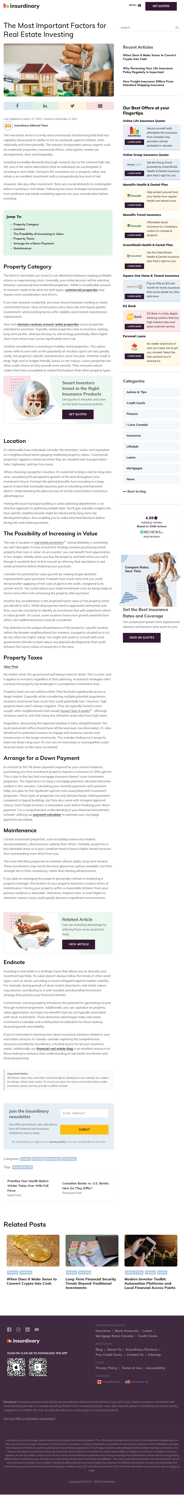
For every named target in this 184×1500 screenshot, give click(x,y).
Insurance (133, 435)
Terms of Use (132, 1368)
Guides (162, 1272)
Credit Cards (135, 403)
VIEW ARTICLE (78, 944)
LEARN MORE (134, 142)
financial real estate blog (55, 1048)
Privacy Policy (106, 1368)
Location (19, 229)
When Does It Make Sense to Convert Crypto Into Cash (149, 57)
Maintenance (22, 248)
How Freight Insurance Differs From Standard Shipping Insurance (148, 83)
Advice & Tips (136, 392)
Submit (84, 1129)
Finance (25, 1159)
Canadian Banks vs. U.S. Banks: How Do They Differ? (85, 1186)
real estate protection (49, 542)
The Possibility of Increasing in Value (38, 234)
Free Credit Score (109, 1355)
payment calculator (47, 814)
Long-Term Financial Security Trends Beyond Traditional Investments (91, 1283)
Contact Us (135, 1355)
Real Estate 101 (22, 1167)
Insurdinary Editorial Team (31, 125)
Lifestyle (132, 446)
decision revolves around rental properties (48, 324)
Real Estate (69, 1159)
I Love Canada (137, 424)
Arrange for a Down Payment (33, 243)
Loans (130, 457)
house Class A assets (75, 711)
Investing (38, 1159)
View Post (11, 666)
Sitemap (154, 1355)
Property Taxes (23, 238)
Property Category (26, 224)
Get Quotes (161, 6)
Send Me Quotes (141, 637)
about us (175, 1467)
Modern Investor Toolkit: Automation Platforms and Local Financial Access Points (150, 1283)
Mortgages (52, 1159)
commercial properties (81, 290)
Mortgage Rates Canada (115, 1336)
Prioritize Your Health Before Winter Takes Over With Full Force (28, 1186)
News (130, 479)
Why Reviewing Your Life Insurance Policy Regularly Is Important (148, 70)
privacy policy (58, 1142)
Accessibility (155, 1368)
